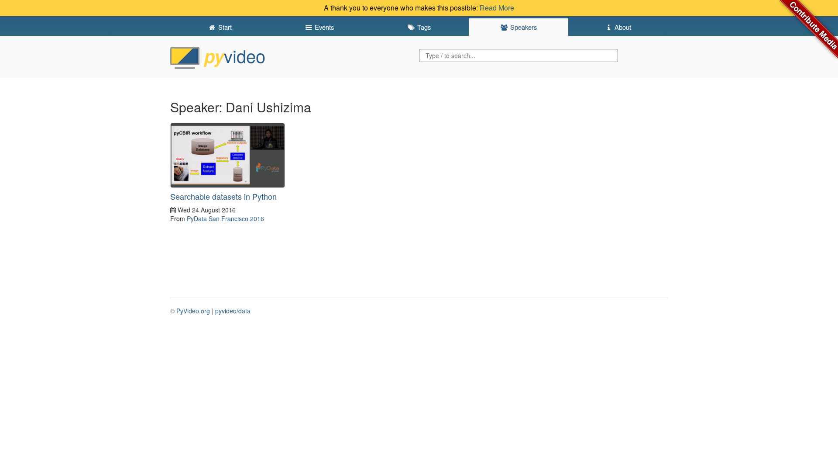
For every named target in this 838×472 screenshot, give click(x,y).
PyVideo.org (193, 310)
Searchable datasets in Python (223, 196)
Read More (497, 8)
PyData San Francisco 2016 (225, 218)
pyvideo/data (233, 310)
